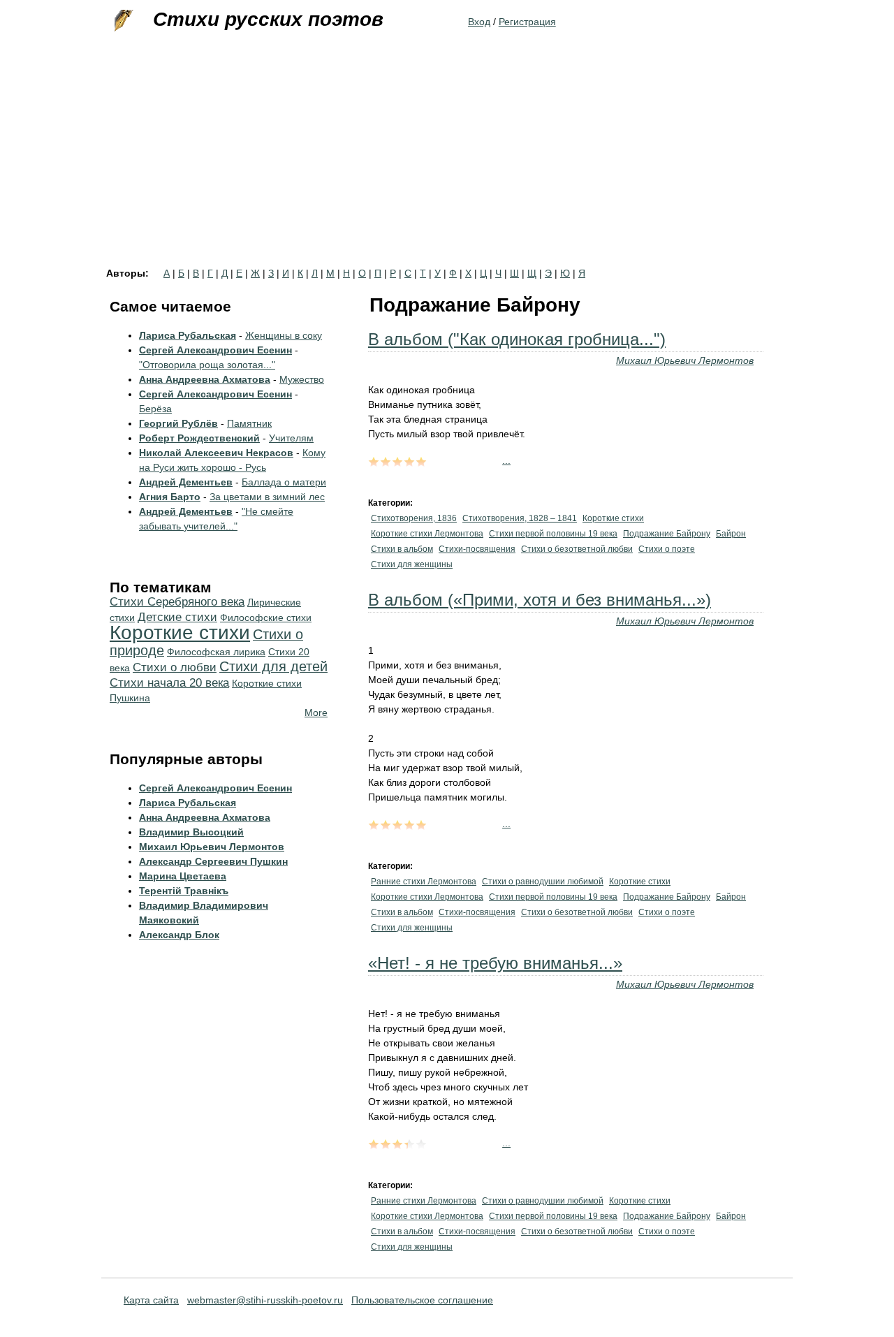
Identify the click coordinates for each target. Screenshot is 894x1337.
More (316, 712)
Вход (479, 21)
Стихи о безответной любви (577, 549)
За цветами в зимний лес (267, 496)
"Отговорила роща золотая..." (207, 364)
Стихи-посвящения (477, 549)
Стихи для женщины (412, 564)
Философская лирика (216, 651)
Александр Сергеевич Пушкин (213, 861)
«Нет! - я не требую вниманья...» (495, 963)
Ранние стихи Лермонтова (423, 881)
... (506, 460)
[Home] (122, 21)
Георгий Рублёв (178, 423)
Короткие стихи (613, 518)
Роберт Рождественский (199, 438)
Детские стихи (177, 617)
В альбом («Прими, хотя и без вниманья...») (539, 599)
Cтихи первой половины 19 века (553, 534)
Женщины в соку (283, 335)
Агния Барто (169, 496)
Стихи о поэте (666, 549)
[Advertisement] (447, 163)
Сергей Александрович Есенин (215, 350)
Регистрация (527, 21)
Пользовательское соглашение (422, 1300)
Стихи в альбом (402, 549)
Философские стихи (266, 617)
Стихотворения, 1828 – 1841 (519, 518)
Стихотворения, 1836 (414, 518)
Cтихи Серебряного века (177, 601)
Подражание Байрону (666, 534)
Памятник (249, 423)
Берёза (155, 408)
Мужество (301, 379)
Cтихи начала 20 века (169, 682)
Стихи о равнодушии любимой (542, 881)
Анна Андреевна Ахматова (204, 379)
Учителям (291, 438)
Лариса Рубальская (187, 335)
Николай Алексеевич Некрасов (216, 452)
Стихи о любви (175, 667)
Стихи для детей (273, 666)
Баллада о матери (284, 482)
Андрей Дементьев (186, 482)
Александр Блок (179, 934)
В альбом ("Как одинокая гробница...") (517, 339)
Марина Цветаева (182, 876)
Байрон (731, 534)
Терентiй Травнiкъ (183, 890)
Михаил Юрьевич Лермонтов (685, 360)
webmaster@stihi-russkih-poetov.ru (265, 1300)
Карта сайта (151, 1300)
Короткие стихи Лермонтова (427, 534)
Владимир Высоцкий (191, 832)
